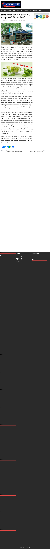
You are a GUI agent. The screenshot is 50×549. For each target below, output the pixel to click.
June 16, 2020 (5, 20)
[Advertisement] (39, 268)
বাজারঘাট (9, 10)
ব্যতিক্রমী (14, 10)
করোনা (19, 20)
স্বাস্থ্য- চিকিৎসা (35, 10)
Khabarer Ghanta (13, 20)
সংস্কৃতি (26, 10)
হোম (1, 10)
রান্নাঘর (40, 10)
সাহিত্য (30, 10)
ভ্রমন (18, 10)
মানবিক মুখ (22, 10)
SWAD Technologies (30, 547)
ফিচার (5, 10)
